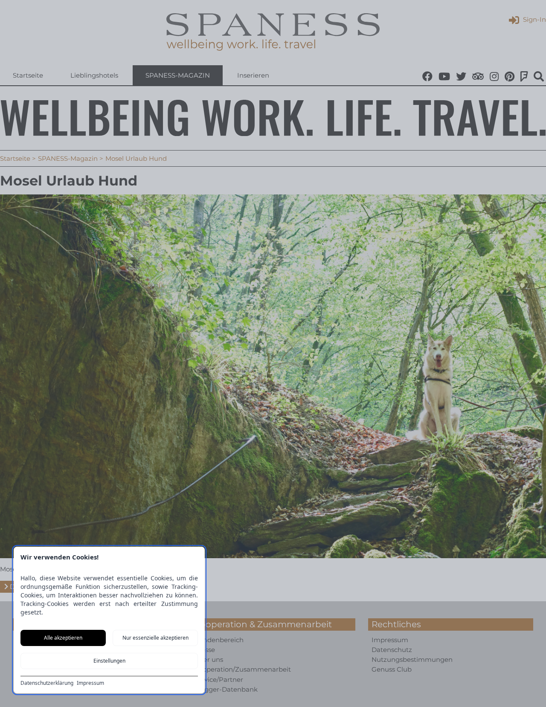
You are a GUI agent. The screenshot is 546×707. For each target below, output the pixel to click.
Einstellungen (109, 660)
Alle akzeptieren (63, 637)
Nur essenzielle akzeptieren (155, 637)
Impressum (90, 683)
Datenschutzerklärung (46, 683)
